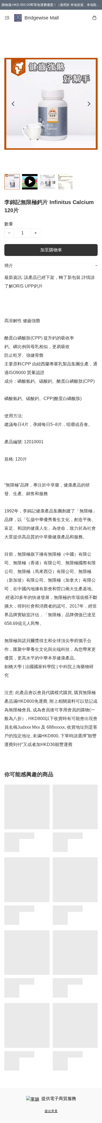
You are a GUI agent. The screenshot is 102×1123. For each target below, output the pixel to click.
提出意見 (51, 1111)
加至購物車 (51, 250)
